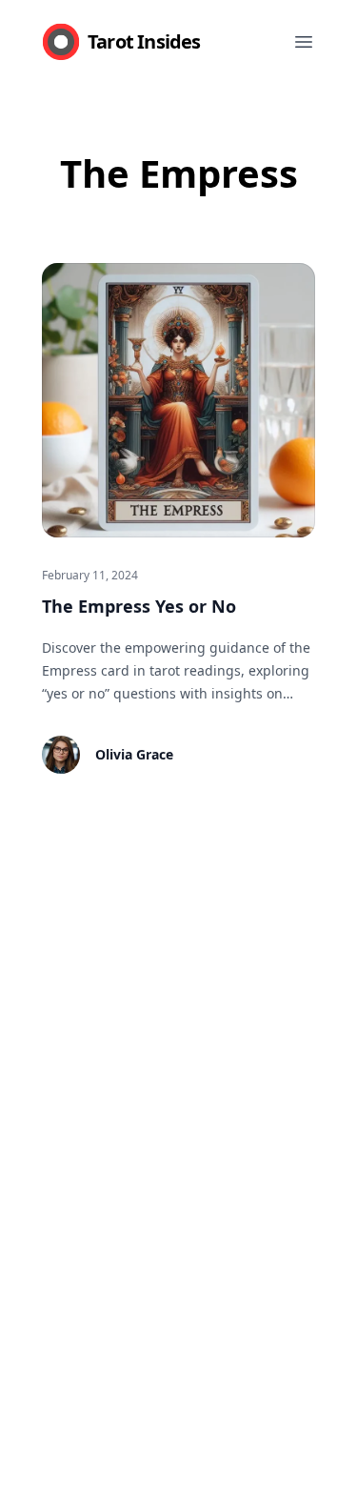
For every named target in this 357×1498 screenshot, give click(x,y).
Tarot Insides (144, 41)
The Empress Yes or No (139, 606)
